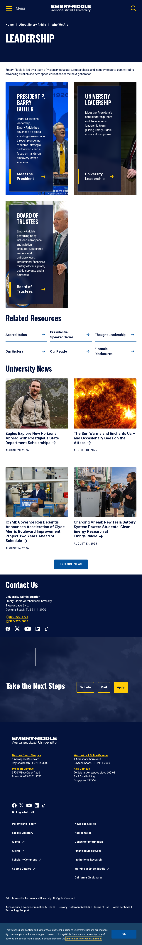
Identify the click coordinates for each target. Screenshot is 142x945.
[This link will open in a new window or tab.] (14, 805)
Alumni (16, 841)
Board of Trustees (25, 289)
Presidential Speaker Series (61, 334)
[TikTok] (47, 628)
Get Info (85, 687)
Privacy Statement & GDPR (74, 907)
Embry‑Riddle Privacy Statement (84, 938)
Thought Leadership (110, 335)
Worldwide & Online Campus (91, 755)
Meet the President (25, 176)
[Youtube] (27, 628)
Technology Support (17, 910)
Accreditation (16, 335)
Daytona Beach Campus (26, 755)
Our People (58, 351)
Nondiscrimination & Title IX (39, 907)
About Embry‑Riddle (32, 24)
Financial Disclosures (103, 351)
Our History (14, 351)
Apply (121, 687)
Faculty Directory (22, 832)
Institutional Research (88, 859)
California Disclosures (88, 877)
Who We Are (60, 24)
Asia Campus (82, 768)
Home (10, 24)
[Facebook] (8, 628)
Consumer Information (89, 841)
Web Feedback (121, 907)
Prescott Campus (23, 768)
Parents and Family (24, 823)
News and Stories (85, 823)
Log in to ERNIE (25, 812)
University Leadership (95, 176)
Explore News (71, 564)
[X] (17, 628)
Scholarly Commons (24, 859)
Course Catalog (21, 868)
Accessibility (13, 907)
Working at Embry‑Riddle (90, 868)
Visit (104, 687)
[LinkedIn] (38, 628)
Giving (16, 850)
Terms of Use (101, 907)
